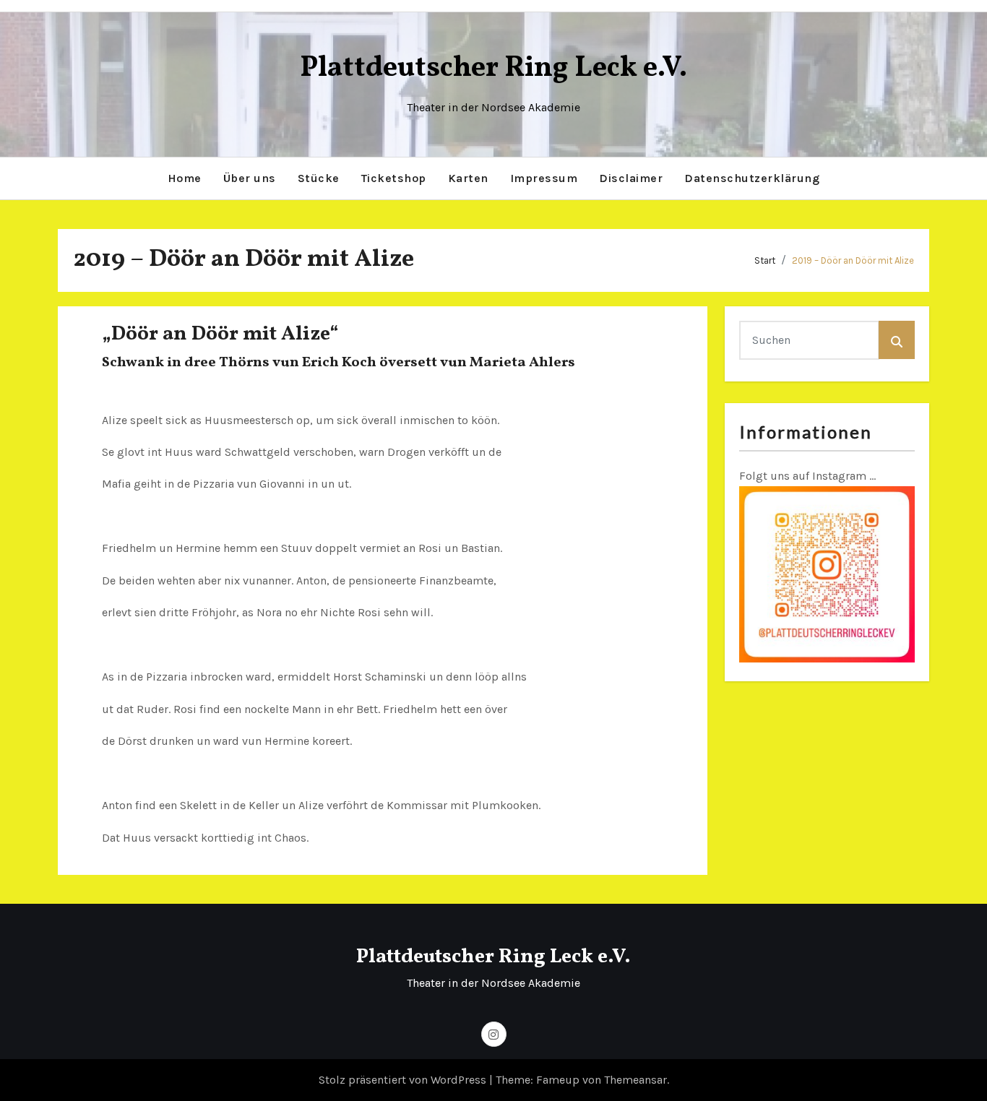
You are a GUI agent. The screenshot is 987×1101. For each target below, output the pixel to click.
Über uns (249, 178)
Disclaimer (631, 178)
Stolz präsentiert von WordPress (404, 1080)
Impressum (544, 178)
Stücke (319, 178)
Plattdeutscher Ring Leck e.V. (493, 68)
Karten (468, 178)
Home (185, 178)
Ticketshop (393, 178)
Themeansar (635, 1080)
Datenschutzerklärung (751, 178)
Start (764, 260)
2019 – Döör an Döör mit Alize (853, 260)
